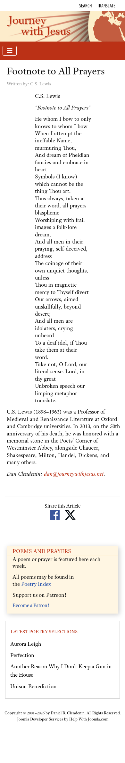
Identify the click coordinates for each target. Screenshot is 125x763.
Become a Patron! (31, 605)
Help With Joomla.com (88, 719)
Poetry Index (36, 583)
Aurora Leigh (25, 643)
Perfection (22, 655)
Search (85, 5)
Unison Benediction (33, 686)
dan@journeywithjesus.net (74, 473)
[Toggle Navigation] (10, 51)
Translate (106, 5)
